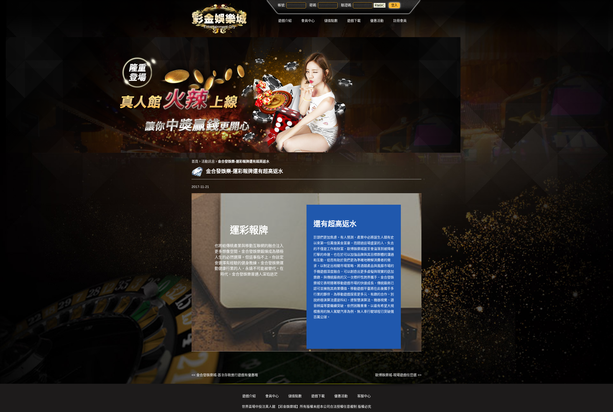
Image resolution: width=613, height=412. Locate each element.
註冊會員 (400, 21)
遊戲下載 (354, 21)
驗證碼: (346, 5)
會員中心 (308, 21)
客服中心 (364, 396)
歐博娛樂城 (355, 249)
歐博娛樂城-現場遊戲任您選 (396, 375)
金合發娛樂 (251, 251)
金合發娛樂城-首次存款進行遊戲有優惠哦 (227, 375)
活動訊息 (208, 161)
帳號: (281, 5)
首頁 (195, 161)
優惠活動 (377, 21)
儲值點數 (331, 21)
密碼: (313, 5)
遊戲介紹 (285, 21)
